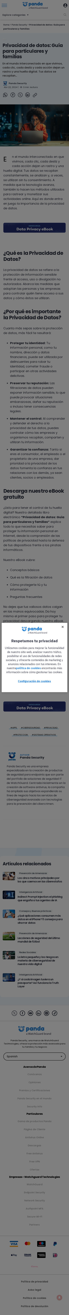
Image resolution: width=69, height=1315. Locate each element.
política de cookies (28, 668)
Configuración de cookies (34, 681)
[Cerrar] (62, 627)
